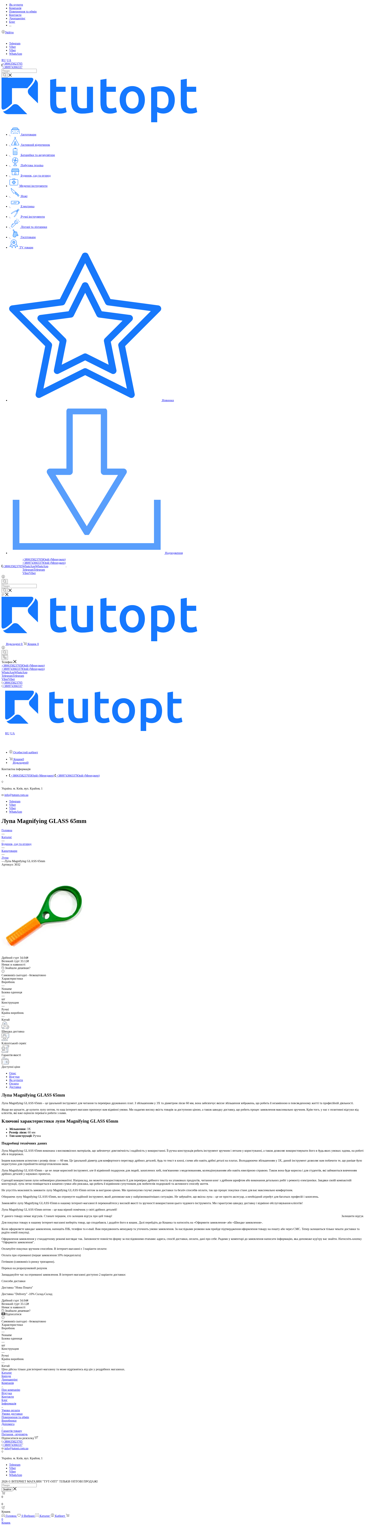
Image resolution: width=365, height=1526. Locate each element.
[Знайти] (5, 75)
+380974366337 (12, 67)
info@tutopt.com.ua (16, 795)
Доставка (15, 1087)
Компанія (8, 1383)
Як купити (16, 1080)
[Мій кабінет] (3, 577)
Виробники (9, 1420)
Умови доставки (12, 1413)
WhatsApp (15, 53)
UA (9, 60)
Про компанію (11, 1389)
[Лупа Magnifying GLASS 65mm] (44, 954)
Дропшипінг (10, 1379)
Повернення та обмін (15, 1417)
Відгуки (14, 1076)
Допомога (8, 1424)
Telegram (14, 43)
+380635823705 (12, 63)
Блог (5, 1400)
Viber (12, 46)
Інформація (9, 1403)
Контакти (8, 1396)
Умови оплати (11, 1410)
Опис (12, 1073)
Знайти (7, 1489)
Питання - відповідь (15, 1434)
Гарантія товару (12, 1430)
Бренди (6, 1376)
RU (4, 60)
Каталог (7, 1372)
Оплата (14, 1083)
